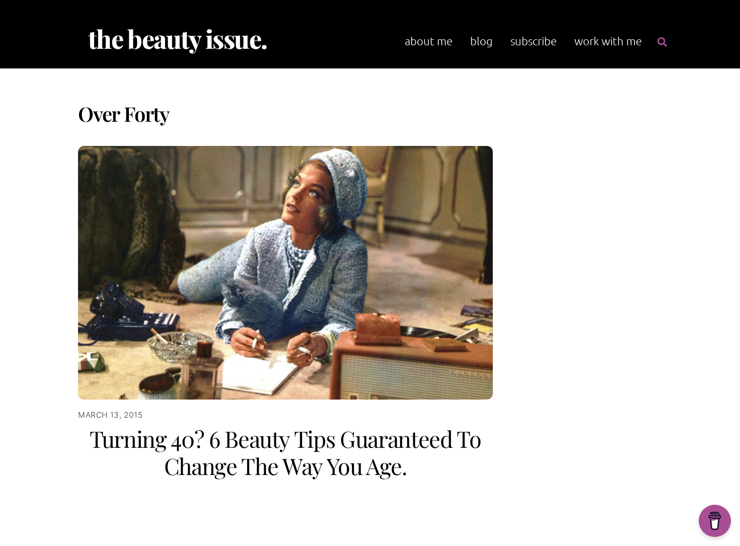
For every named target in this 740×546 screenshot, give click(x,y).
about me (429, 40)
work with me (608, 40)
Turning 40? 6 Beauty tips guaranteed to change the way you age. (285, 452)
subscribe (533, 40)
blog (481, 40)
